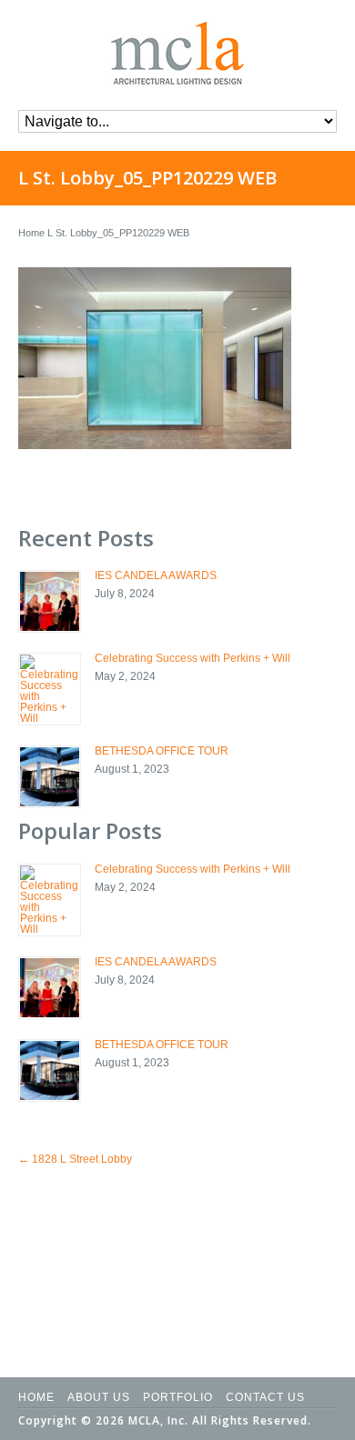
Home (31, 232)
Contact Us (265, 1397)
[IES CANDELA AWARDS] (49, 601)
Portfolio (178, 1397)
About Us (98, 1397)
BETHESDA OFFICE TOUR (161, 751)
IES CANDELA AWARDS (156, 575)
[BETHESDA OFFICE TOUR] (49, 776)
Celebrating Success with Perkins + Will (192, 658)
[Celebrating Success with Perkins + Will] (49, 689)
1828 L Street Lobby (75, 1159)
